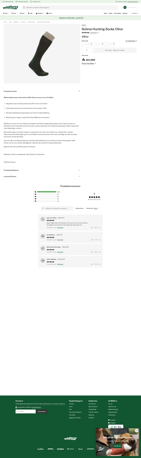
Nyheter (125, 13)
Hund (70, 406)
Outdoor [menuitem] (40, 13)
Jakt (10, 22)
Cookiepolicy (111, 415)
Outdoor (71, 404)
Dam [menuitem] (14, 13)
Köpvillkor (91, 418)
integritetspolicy (36, 407)
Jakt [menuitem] (31, 13)
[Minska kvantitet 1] (83, 50)
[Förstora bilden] (42, 53)
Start (5, 22)
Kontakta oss (135, 13)
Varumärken (117, 13)
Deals (105, 13)
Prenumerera (42, 411)
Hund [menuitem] (50, 13)
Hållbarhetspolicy (113, 409)
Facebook (112, 420)
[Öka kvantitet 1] (90, 50)
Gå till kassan (132, 7)
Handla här (117, 446)
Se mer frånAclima (88, 63)
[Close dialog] (136, 430)
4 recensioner (93, 32)
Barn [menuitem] (22, 13)
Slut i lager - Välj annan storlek (114, 50)
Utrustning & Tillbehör (75, 412)
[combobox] (97, 208)
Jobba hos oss (112, 406)
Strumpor (23, 22)
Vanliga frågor (92, 409)
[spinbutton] (86, 50)
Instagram (113, 423)
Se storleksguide (130, 41)
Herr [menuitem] (6, 13)
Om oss (110, 404)
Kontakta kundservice (132, 1)
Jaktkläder (16, 22)
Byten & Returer (93, 406)
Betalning (91, 415)
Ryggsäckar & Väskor (75, 418)
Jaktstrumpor (31, 22)
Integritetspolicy (112, 412)
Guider (111, 13)
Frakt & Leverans (93, 412)
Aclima (84, 25)
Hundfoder (72, 415)
